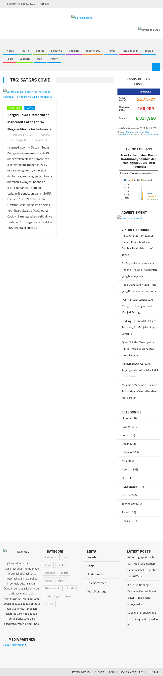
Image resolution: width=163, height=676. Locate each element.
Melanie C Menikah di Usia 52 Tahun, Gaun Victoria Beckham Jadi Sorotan (139, 391)
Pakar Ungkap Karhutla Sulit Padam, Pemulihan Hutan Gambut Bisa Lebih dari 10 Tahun (138, 245)
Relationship (130, 50)
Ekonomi (24, 58)
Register (92, 557)
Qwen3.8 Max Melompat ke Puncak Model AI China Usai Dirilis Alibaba (138, 348)
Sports (40, 50)
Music (125, 461)
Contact (44, 4)
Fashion (74, 50)
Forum (54, 58)
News (10, 50)
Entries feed (94, 574)
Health (24, 50)
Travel (111, 50)
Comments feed (96, 583)
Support (99, 672)
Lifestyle (56, 50)
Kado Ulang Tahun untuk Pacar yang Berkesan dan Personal (139, 287)
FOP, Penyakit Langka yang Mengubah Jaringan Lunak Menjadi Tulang (137, 305)
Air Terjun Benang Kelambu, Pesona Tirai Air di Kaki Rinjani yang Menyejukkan (139, 269)
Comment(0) (39, 140)
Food (10, 58)
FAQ (111, 672)
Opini (40, 58)
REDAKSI (153, 672)
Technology (92, 50)
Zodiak (149, 50)
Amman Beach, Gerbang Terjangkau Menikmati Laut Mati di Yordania (140, 369)
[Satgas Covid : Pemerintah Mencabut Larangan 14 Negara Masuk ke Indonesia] (29, 94)
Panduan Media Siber (131, 672)
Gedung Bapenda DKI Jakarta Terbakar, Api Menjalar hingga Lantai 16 (139, 327)
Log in (90, 566)
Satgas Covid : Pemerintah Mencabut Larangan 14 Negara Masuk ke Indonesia (29, 122)
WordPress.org (96, 591)
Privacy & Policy (81, 672)
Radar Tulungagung (14, 645)
